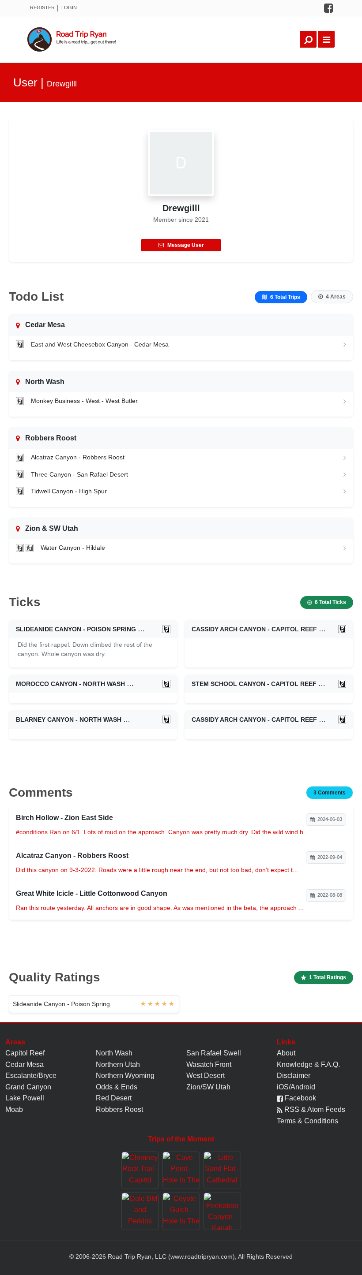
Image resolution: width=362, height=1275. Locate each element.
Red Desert (114, 1098)
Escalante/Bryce (31, 1075)
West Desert (205, 1075)
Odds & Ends (116, 1087)
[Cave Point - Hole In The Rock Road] (181, 1170)
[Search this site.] (308, 39)
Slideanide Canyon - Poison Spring (76, 629)
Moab (14, 1109)
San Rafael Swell (213, 1053)
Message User (185, 245)
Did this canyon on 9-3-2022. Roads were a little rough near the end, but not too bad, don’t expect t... (157, 869)
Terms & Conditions (307, 1121)
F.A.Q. (330, 1064)
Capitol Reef (25, 1053)
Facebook (299, 1098)
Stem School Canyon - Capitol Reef (254, 683)
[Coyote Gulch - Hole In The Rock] (181, 1211)
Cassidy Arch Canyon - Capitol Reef (254, 629)
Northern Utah (118, 1064)
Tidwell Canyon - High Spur (69, 491)
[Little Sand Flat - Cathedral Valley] (222, 1170)
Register (42, 7)
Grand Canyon (28, 1087)
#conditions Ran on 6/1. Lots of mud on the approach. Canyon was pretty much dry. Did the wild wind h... (162, 831)
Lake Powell (24, 1098)
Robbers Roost (119, 1109)
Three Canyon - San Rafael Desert (79, 474)
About (286, 1053)
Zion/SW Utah (208, 1087)
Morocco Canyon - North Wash (70, 683)
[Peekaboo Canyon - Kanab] (222, 1211)
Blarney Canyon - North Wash (68, 719)
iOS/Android (296, 1087)
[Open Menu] (326, 39)
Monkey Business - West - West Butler (84, 400)
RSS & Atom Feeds (314, 1109)
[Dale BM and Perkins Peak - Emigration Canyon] (140, 1211)
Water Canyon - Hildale (73, 547)
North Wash (114, 1053)
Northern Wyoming (125, 1075)
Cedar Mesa (24, 1064)
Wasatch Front (208, 1064)
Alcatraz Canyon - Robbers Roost (77, 457)
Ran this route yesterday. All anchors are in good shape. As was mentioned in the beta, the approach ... (160, 907)
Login (69, 7)
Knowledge (295, 1064)
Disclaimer (293, 1075)
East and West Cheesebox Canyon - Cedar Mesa (100, 344)
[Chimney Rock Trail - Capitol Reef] (140, 1170)
